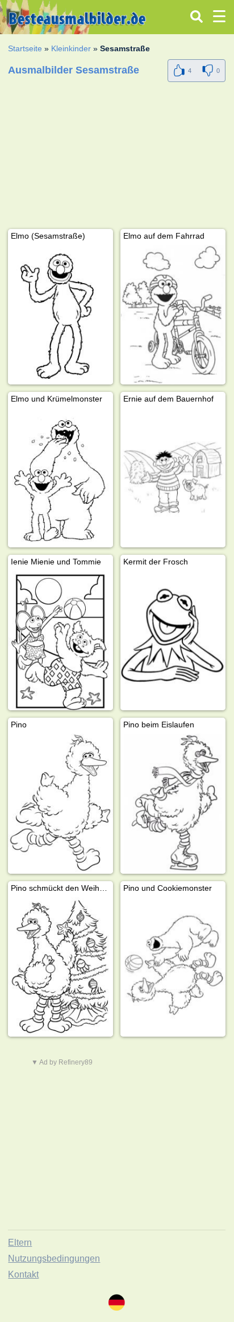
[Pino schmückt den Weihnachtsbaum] (60, 967)
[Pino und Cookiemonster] (172, 967)
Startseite (25, 48)
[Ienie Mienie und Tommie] (60, 640)
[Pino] (60, 803)
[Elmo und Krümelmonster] (60, 477)
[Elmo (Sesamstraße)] (60, 314)
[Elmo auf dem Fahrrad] (172, 314)
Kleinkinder (71, 48)
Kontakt (23, 1274)
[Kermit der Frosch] (172, 640)
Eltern (20, 1242)
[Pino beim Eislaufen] (172, 803)
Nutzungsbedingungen (54, 1258)
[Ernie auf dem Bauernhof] (172, 477)
